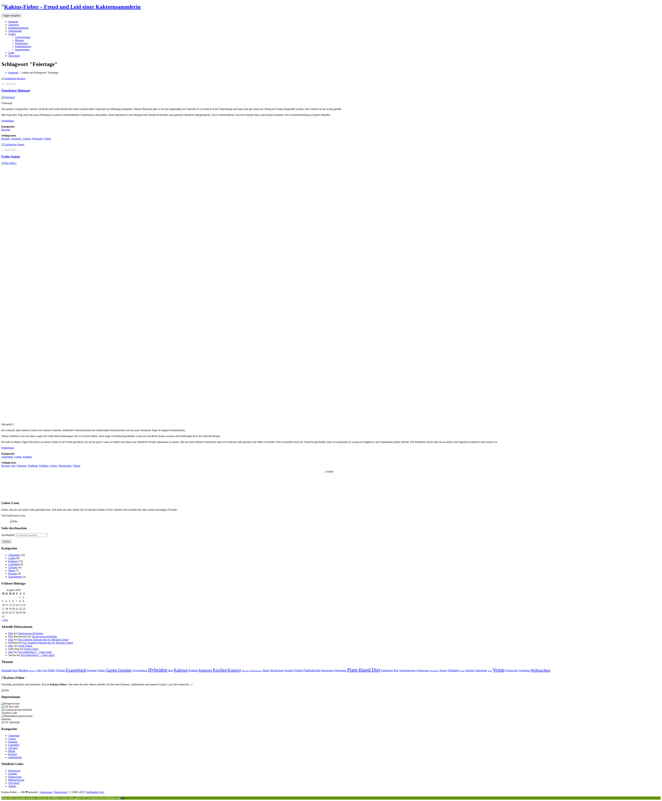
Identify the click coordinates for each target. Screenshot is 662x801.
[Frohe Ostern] (12, 144)
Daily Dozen (56, 670)
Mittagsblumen (256, 671)
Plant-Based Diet (363, 669)
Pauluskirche (311, 670)
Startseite (13, 21)
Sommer (453, 670)
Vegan (499, 669)
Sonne (462, 671)
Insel (170, 670)
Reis (396, 670)
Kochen (220, 669)
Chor (45, 670)
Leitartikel (13, 564)
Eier (13, 465)
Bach (15, 670)
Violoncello (511, 670)
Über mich (14, 55)
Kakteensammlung (18, 27)
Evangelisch (76, 670)
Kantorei (205, 670)
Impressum (14, 770)
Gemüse (125, 670)
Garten (12, 34)
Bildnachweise (16, 779)
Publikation (387, 670)
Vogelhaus (524, 670)
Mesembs (245, 671)
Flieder (101, 670)
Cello (38, 670)
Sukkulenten (15, 30)
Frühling (43, 465)
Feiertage (16, 138)
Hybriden (157, 669)
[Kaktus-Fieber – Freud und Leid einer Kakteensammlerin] (71, 7)
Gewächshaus (22, 37)
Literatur (13, 567)
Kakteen (27, 456)
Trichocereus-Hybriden (30, 633)
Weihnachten (540, 670)
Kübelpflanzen (23, 46)
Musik (11, 570)
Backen (5, 138)
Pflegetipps (340, 670)
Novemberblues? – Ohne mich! (35, 652)
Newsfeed (13, 783)
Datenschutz (15, 776)
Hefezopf (37, 138)
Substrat (469, 670)
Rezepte (5, 129)
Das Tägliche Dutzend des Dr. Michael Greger (43, 639)
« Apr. (4, 620)
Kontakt (12, 773)
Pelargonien (21, 43)
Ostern (47, 138)
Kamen (193, 670)
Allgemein (7, 456)
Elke (10, 633)
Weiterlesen (7, 120)
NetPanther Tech (95, 792)
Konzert (234, 670)
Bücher (32, 671)
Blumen (19, 40)
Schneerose (422, 670)
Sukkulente (481, 670)
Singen (443, 670)
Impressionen (22, 49)
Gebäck (26, 138)
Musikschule (277, 670)
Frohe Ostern (10, 156)
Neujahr (288, 670)
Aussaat (6, 670)
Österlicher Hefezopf (15, 90)
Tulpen (76, 465)
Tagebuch (13, 24)
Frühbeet (33, 465)
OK (123, 798)
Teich (490, 671)
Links (11, 52)
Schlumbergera (407, 670)
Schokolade (434, 671)
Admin (12, 786)
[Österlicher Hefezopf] (13, 78)
